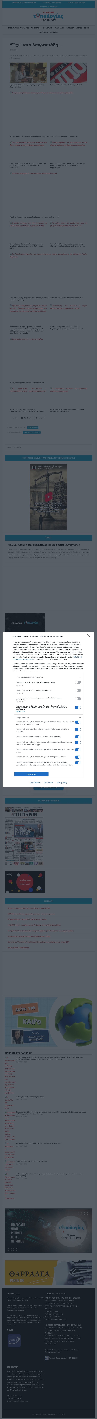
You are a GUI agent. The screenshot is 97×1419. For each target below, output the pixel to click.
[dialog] (48, 709)
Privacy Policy (62, 783)
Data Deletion (35, 783)
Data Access (48, 783)
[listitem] (48, 677)
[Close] (89, 636)
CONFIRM (31, 774)
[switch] (78, 682)
